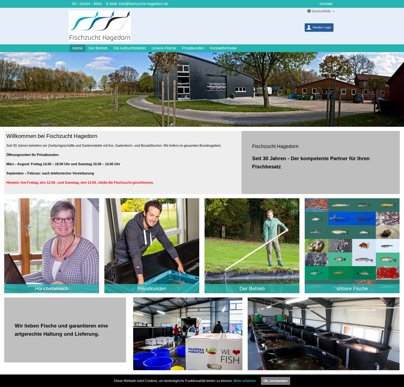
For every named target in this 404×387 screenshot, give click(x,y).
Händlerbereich (51, 288)
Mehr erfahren (245, 381)
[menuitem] (319, 27)
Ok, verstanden (275, 381)
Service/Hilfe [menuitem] (321, 11)
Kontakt (326, 4)
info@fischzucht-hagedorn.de (143, 4)
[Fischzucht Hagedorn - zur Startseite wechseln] (103, 27)
